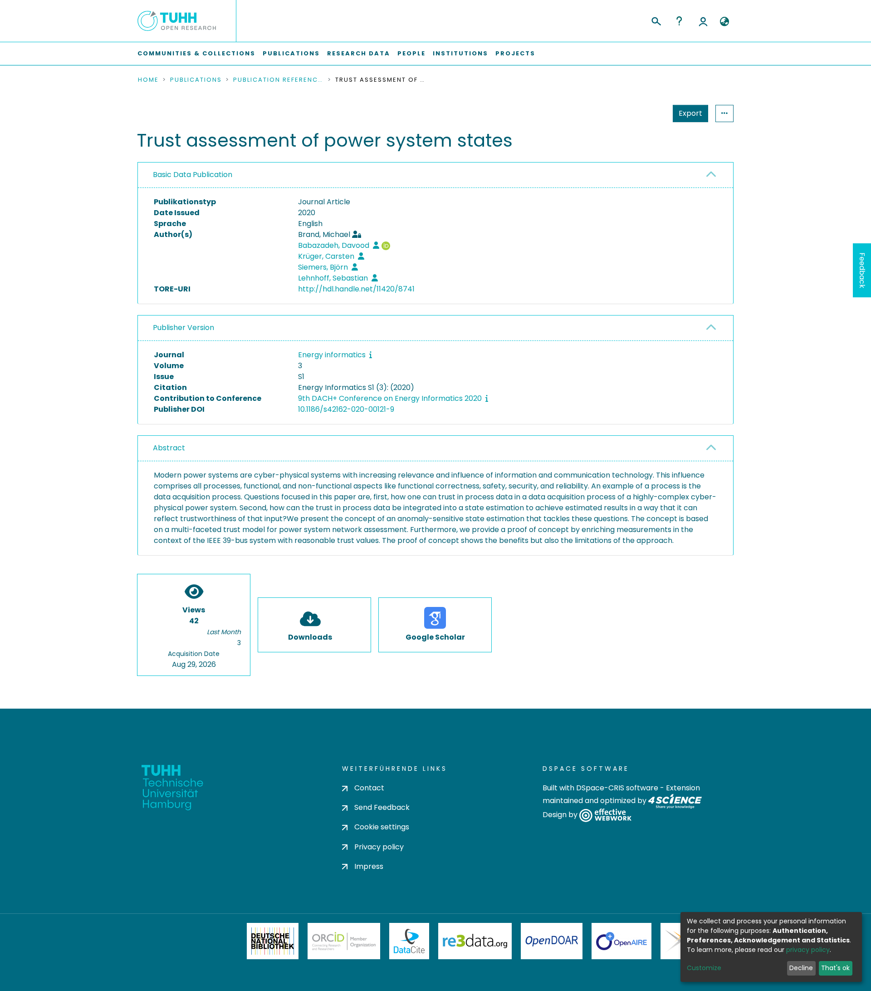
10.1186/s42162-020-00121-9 (346, 409)
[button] (724, 21)
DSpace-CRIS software (617, 788)
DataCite (409, 941)
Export (690, 113)
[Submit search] (655, 20)
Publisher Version (183, 327)
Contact (369, 788)
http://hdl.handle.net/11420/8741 (356, 289)
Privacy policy (379, 847)
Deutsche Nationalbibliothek (272, 941)
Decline (801, 967)
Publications (291, 53)
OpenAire (621, 941)
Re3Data (475, 941)
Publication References (278, 80)
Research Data (358, 53)
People (411, 53)
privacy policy (808, 949)
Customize (704, 967)
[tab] (435, 175)
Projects (515, 53)
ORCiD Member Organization (344, 941)
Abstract (169, 448)
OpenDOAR (551, 941)
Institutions (460, 53)
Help (679, 21)
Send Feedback (382, 807)
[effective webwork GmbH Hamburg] (605, 815)
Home (148, 80)
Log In (703, 21)
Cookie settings (381, 827)
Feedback (862, 270)
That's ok (835, 967)
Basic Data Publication (192, 174)
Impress (368, 866)
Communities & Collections (196, 53)
